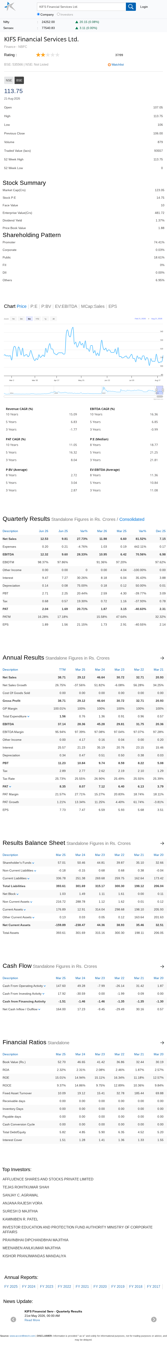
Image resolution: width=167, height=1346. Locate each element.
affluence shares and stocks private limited (48, 1179)
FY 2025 (11, 1286)
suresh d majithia (20, 1211)
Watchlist (118, 64)
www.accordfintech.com (22, 1336)
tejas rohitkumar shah (26, 1187)
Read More (32, 1320)
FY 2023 (46, 1286)
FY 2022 (64, 1286)
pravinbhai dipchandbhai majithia (35, 1240)
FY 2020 (100, 1286)
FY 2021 (82, 1286)
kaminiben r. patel (20, 1219)
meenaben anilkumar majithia (32, 1248)
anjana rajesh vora (22, 1203)
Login (144, 6)
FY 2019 (118, 1286)
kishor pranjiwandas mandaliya (34, 1256)
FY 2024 (28, 1286)
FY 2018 (135, 1286)
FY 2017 (153, 1286)
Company (47, 14)
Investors (66, 14)
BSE (19, 80)
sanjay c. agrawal (20, 1195)
